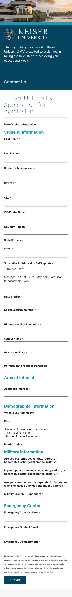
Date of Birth (13, 296)
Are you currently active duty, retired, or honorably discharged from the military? (31, 460)
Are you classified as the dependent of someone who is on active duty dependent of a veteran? (36, 484)
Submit (15, 580)
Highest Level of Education (22, 324)
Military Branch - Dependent (23, 494)
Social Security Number (20, 309)
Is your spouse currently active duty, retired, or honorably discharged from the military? (34, 472)
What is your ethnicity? (19, 412)
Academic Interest (17, 388)
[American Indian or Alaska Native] (30, 429)
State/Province (14, 240)
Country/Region (15, 226)
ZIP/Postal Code (15, 212)
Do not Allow (15, 269)
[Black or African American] (30, 436)
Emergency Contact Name (22, 512)
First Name (12, 139)
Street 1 (10, 183)
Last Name (12, 153)
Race (7, 421)
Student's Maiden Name (19, 168)
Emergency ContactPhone (22, 541)
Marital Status (14, 444)
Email (8, 248)
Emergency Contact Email (22, 527)
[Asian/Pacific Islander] (30, 432)
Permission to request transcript (26, 365)
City (7, 197)
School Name (13, 338)
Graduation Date (15, 352)
